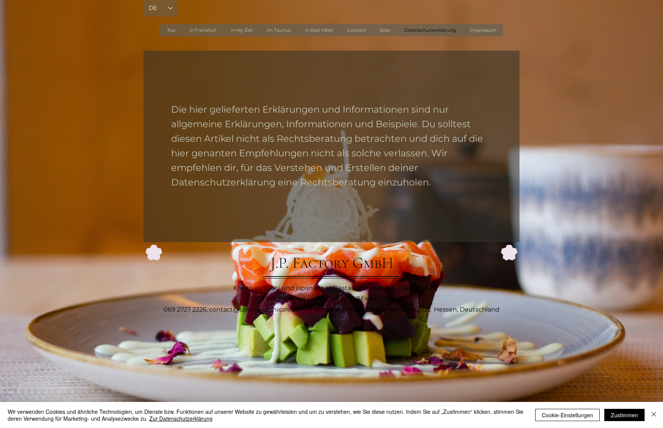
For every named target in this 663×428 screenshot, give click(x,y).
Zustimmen (624, 415)
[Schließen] (653, 415)
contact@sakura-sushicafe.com (257, 309)
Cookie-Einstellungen (567, 415)
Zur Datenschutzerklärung (181, 418)
